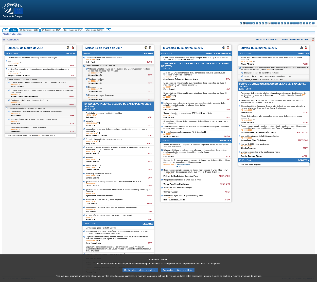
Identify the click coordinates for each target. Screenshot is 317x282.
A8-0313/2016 (13, 63)
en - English (263, 23)
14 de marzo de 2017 (51, 30)
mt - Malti (288, 23)
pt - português (297, 23)
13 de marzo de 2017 (29, 30)
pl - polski (294, 23)
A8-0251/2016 (91, 60)
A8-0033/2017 (16, 102)
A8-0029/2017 (93, 97)
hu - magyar (285, 23)
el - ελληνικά (260, 23)
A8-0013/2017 (93, 73)
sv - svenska (313, 23)
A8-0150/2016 (246, 62)
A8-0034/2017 (93, 89)
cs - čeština (247, 23)
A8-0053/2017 (169, 97)
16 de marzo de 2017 (94, 30)
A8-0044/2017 (16, 113)
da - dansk (250, 23)
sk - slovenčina (304, 23)
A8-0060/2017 (169, 134)
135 (268, 70)
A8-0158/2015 (13, 73)
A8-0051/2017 (169, 87)
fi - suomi (310, 23)
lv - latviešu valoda (279, 23)
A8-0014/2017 (16, 129)
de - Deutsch (253, 23)
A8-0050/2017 (169, 190)
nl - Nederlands (291, 23)
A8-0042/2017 (169, 174)
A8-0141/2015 (169, 154)
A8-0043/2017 (16, 94)
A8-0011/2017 (16, 121)
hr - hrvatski (272, 23)
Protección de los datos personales (185, 276)
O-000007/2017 (169, 165)
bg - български (241, 23)
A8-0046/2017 (16, 84)
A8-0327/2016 (169, 115)
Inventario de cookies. (251, 276)
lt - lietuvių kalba (282, 23)
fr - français (266, 23)
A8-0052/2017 (169, 77)
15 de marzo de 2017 (73, 30)
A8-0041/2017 (169, 197)
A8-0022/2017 (91, 241)
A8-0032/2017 (169, 182)
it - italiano (275, 23)
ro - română (300, 23)
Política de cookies (221, 276)
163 (39, 135)
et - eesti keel (257, 23)
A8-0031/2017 (93, 81)
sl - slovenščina (307, 23)
